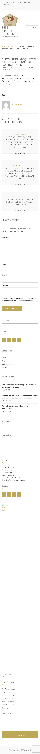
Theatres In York (8, 695)
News (10, 46)
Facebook (11, 8)
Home (4, 46)
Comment (6, 237)
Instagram (16, 8)
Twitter (14, 8)
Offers (4, 361)
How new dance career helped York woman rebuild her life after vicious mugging (20, 142)
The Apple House (8, 31)
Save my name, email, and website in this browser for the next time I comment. (20, 299)
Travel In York (7, 692)
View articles (17, 104)
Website (5, 285)
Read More (20, 153)
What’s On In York (8, 702)
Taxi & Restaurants (9, 699)
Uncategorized (7, 364)
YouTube (18, 8)
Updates (5, 367)
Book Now (5, 708)
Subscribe (20, 735)
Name (4, 265)
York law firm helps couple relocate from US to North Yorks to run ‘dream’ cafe (20, 173)
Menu (33, 27)
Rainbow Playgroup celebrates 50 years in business (20, 202)
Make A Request (8, 705)
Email (4, 275)
